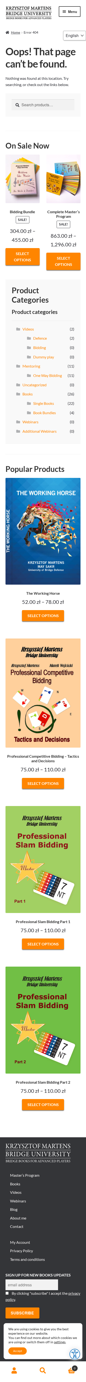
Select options (22, 256)
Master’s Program (24, 1175)
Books (27, 394)
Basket (66, 1366)
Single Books (43, 403)
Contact (16, 1226)
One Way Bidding (47, 375)
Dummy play (43, 357)
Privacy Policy (21, 1250)
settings (59, 1342)
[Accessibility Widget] (75, 1354)
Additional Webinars (39, 431)
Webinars (30, 421)
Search (43, 1371)
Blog (13, 1209)
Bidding (39, 347)
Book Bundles (44, 412)
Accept (17, 1351)
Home (15, 32)
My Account (20, 1242)
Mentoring (31, 366)
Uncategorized (34, 384)
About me (18, 1218)
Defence (40, 338)
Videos (28, 329)
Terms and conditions (27, 1259)
